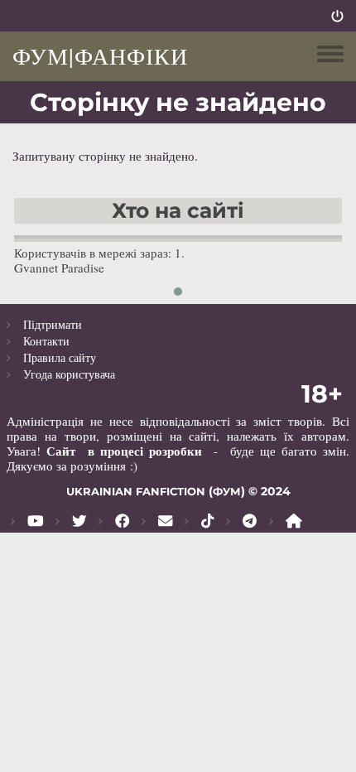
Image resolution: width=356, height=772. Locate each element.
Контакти (46, 341)
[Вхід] (337, 15)
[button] (178, 291)
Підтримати (52, 324)
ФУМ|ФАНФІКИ (100, 55)
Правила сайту (59, 357)
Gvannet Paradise (59, 267)
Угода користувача (69, 374)
